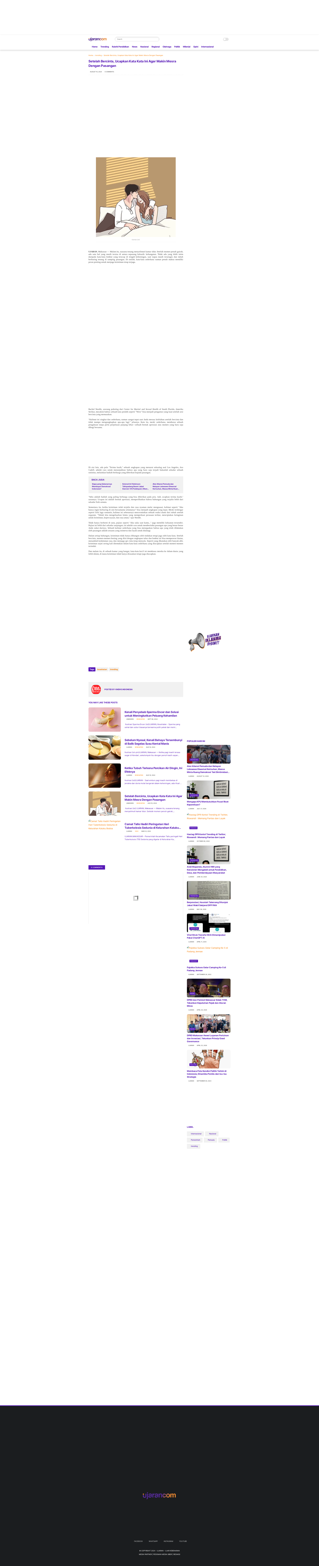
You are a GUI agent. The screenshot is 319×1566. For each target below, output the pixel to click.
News (134, 46)
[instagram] (225, 47)
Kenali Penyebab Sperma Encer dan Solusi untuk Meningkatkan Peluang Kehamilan (152, 713)
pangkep (193, 961)
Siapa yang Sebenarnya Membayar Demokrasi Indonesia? (102, 486)
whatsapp (153, 1541)
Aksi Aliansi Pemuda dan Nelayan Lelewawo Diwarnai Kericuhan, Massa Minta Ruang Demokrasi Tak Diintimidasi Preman (166, 486)
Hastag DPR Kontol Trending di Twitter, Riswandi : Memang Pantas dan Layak (206, 836)
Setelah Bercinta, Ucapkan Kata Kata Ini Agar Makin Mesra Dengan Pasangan (153, 797)
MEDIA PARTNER (145, 1554)
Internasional (207, 46)
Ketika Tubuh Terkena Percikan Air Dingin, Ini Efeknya (153, 769)
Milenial (186, 46)
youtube (183, 1541)
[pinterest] (105, 676)
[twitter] (95, 676)
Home (94, 46)
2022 (136, 831)
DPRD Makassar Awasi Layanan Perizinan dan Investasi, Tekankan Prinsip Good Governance (208, 1038)
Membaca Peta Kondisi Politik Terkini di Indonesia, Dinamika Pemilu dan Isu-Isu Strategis (207, 1074)
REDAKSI (176, 1554)
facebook (138, 1541)
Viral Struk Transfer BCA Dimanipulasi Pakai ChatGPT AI (206, 936)
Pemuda (193, 828)
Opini (195, 46)
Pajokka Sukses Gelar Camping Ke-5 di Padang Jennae (206, 969)
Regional (156, 46)
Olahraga (167, 46)
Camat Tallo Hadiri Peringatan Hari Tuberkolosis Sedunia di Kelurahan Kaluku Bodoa (152, 825)
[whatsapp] (221, 47)
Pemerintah (195, 1140)
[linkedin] (110, 676)
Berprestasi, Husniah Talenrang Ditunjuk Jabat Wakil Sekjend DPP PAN (207, 904)
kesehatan (102, 669)
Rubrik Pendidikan (120, 46)
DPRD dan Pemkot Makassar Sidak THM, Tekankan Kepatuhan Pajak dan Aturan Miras (207, 1003)
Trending (104, 46)
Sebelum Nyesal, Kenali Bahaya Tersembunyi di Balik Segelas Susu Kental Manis (153, 741)
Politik (177, 46)
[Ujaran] (97, 40)
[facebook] (217, 47)
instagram (168, 1541)
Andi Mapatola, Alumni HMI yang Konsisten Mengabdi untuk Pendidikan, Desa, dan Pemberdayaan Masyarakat (207, 870)
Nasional (144, 46)
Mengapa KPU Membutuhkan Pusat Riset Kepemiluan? (208, 803)
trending (98, 55)
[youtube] (229, 47)
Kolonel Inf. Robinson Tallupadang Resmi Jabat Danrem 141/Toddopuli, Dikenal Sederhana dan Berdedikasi (135, 486)
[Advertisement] (75, 17)
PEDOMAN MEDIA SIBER (162, 1554)
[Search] (157, 39)
